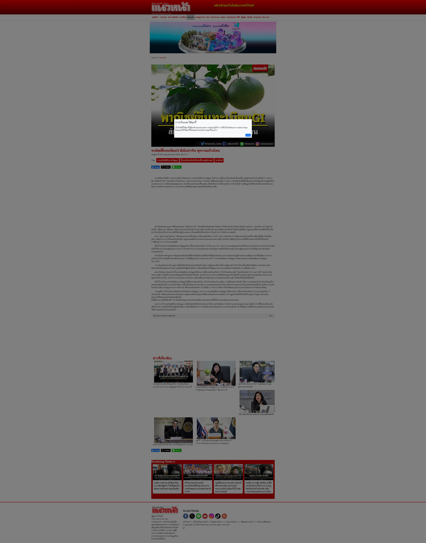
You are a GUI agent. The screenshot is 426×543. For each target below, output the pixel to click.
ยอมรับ (248, 135)
